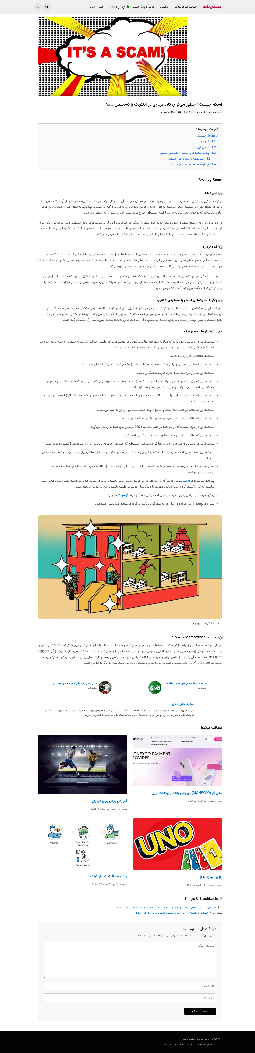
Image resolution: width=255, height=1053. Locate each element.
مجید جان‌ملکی (214, 112)
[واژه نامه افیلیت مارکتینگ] (82, 843)
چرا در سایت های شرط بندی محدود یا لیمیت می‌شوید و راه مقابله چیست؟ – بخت (164, 908)
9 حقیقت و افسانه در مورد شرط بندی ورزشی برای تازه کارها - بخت (173, 913)
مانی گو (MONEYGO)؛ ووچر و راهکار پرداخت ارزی (186, 793)
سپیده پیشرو (215, 801)
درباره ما (191, 1044)
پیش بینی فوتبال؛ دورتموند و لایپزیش (74, 686)
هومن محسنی (214, 885)
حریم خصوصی (205, 1044)
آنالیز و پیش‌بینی (143, 6)
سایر (92, 6)
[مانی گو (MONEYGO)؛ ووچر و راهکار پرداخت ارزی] (177, 760)
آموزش (164, 6)
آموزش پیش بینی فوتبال (109, 801)
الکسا (186, 481)
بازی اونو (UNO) (211, 877)
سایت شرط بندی (185, 6)
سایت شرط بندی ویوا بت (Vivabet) (184, 686)
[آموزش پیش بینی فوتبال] (82, 764)
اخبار (102, 6)
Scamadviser (195, 637)
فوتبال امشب (117, 7)
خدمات (167, 1044)
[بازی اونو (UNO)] (177, 844)
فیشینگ (123, 495)
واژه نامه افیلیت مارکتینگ (108, 876)
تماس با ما (179, 1044)
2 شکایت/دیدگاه (169, 112)
